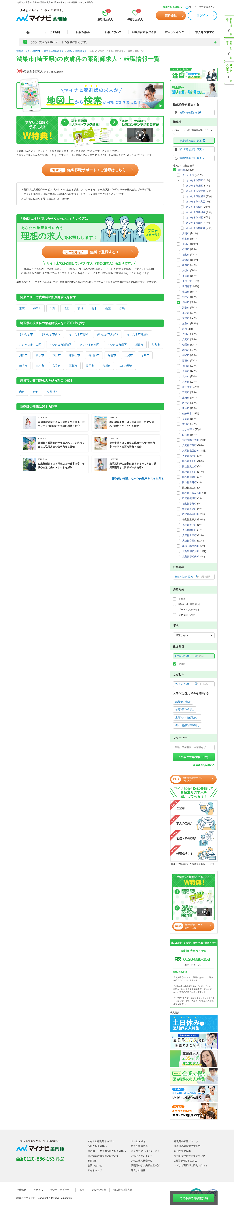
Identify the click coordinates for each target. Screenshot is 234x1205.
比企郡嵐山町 (189, 466)
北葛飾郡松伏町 (190, 556)
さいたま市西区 (51, 334)
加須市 (185, 270)
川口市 (23, 355)
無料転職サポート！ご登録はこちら (89, 170)
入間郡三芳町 (189, 445)
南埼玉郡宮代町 (190, 546)
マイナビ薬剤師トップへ (101, 1141)
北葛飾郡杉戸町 (190, 551)
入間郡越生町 (189, 456)
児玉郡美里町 (189, 524)
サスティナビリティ (61, 1189)
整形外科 (52, 391)
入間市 (185, 339)
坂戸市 (90, 365)
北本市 (185, 376)
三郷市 (73, 365)
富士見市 (187, 387)
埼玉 (66, 308)
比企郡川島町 (189, 477)
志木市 (40, 365)
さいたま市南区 (89, 344)
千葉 (52, 308)
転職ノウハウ (113, 32)
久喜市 (56, 365)
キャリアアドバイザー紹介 (145, 1151)
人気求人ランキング (141, 1155)
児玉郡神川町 (189, 530)
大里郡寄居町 (189, 540)
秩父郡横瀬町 (189, 498)
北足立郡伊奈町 (190, 440)
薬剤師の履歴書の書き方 (187, 1146)
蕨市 (184, 328)
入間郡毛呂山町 (190, 450)
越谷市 (23, 365)
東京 (22, 308)
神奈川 (37, 308)
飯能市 (185, 265)
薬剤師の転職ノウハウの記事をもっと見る (138, 478)
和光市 (185, 355)
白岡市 (185, 434)
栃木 (94, 308)
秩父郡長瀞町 (189, 509)
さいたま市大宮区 (107, 334)
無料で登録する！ (91, 252)
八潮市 (185, 381)
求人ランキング (174, 32)
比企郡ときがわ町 (191, 493)
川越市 (139, 344)
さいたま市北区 (78, 334)
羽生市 (185, 297)
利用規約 (92, 1160)
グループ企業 (99, 1189)
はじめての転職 (182, 1151)
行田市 (185, 249)
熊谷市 (156, 344)
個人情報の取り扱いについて (103, 1155)
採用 (81, 1189)
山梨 (108, 308)
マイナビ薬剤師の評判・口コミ (190, 1165)
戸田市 (185, 334)
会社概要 (21, 1189)
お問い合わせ (95, 1165)
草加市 (145, 355)
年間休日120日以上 (184, 709)
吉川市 (106, 365)
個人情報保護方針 (122, 1189)
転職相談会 (83, 32)
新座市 (185, 360)
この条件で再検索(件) (194, 1198)
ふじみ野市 (126, 365)
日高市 (185, 418)
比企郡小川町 (189, 471)
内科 (22, 391)
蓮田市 (185, 397)
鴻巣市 (185, 302)
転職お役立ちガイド (144, 32)
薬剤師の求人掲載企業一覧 (145, 1165)
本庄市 (56, 355)
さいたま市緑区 (117, 344)
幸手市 (185, 408)
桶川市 (185, 365)
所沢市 (40, 355)
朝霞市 (185, 344)
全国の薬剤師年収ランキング (189, 1155)
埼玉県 (182, 169)
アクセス (38, 1189)
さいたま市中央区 (30, 344)
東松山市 (74, 355)
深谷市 (112, 355)
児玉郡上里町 (189, 535)
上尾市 (128, 355)
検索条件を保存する (204, 765)
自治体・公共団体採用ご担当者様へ (107, 1151)
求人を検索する (205, 32)
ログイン (202, 15)
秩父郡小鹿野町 (190, 514)
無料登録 (171, 15)
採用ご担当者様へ (172, 7)
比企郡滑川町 (189, 461)
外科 (36, 391)
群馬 (122, 308)
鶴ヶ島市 (187, 413)
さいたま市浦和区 (60, 344)
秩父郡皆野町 (189, 503)
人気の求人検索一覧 (141, 1160)
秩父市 (185, 254)
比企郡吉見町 (189, 482)
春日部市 (93, 355)
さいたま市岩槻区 (195, 228)
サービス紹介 (52, 32)
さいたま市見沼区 (138, 334)
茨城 (80, 308)
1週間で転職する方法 (185, 1160)
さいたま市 (26, 334)
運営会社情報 (138, 1170)
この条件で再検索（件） (194, 757)
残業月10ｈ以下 (183, 701)
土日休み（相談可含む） (187, 717)
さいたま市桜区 (194, 207)
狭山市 (185, 291)
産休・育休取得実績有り (187, 725)
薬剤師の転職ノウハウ (186, 1141)
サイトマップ (95, 1170)
